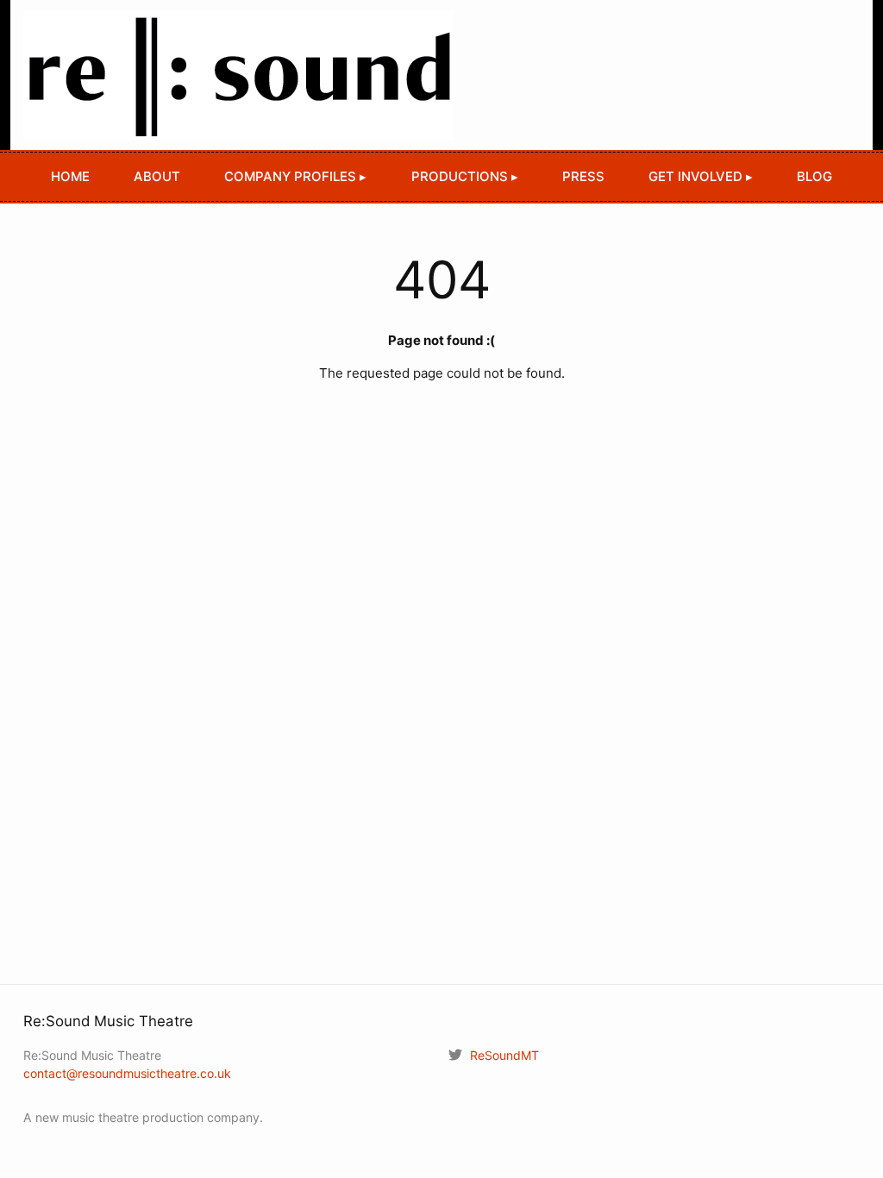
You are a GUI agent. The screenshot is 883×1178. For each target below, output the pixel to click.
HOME (70, 176)
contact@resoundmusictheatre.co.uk (127, 1073)
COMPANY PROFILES (290, 176)
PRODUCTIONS (459, 176)
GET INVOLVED (695, 176)
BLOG (814, 176)
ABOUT (157, 176)
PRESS (583, 176)
